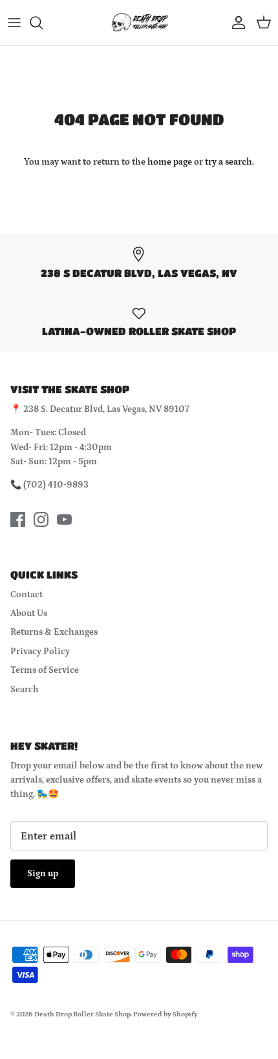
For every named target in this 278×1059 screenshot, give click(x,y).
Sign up (42, 874)
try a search (228, 162)
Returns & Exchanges (54, 632)
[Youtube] (64, 519)
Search (24, 689)
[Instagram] (41, 519)
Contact (26, 595)
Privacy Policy (40, 651)
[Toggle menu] (14, 22)
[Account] (235, 22)
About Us (28, 613)
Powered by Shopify (165, 1014)
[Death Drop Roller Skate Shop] (139, 22)
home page (169, 162)
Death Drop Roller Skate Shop (82, 1014)
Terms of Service (44, 670)
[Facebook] (17, 519)
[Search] (42, 22)
